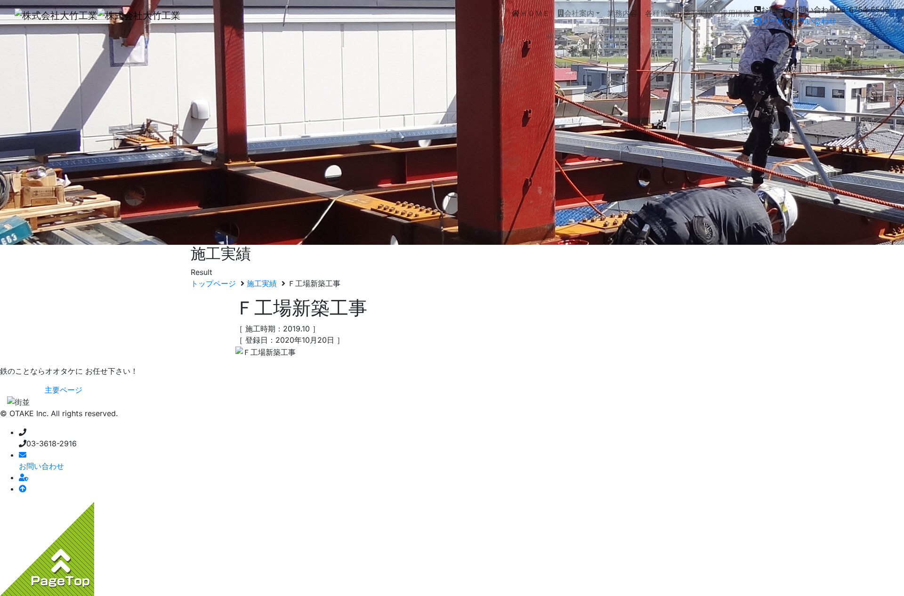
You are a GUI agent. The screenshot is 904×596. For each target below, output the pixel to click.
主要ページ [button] (63, 390)
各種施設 (660, 13)
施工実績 (698, 13)
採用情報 (735, 13)
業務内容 (622, 13)
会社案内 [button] (579, 13)
